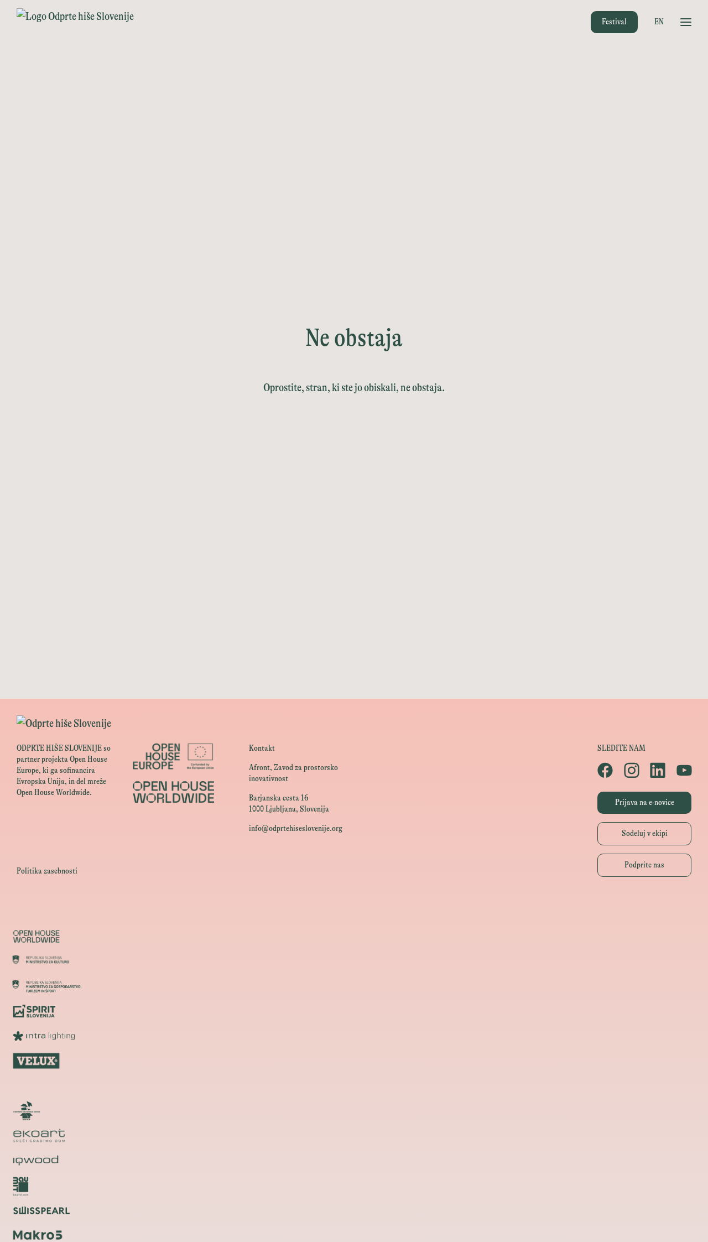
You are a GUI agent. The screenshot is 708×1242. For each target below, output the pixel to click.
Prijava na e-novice (644, 802)
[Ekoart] (354, 1135)
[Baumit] (354, 1185)
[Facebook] (605, 770)
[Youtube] (684, 770)
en (659, 22)
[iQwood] (354, 1160)
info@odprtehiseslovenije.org (295, 828)
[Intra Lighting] (354, 1035)
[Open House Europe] (354, 911)
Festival (614, 22)
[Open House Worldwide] (354, 936)
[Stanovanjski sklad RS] (354, 1110)
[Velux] (354, 1060)
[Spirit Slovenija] (354, 1011)
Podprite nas (644, 865)
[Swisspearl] (354, 1210)
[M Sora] (354, 1085)
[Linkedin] (657, 770)
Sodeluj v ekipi (645, 833)
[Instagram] (631, 770)
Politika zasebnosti (47, 871)
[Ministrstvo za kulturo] (354, 961)
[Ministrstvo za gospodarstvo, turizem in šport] (354, 986)
